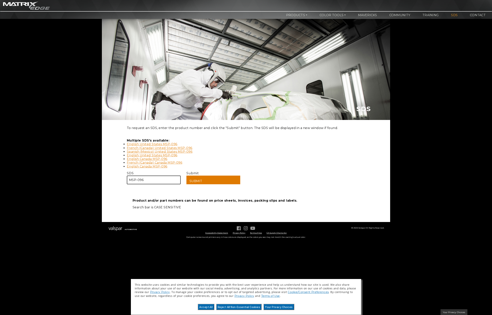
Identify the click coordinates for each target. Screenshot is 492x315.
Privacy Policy (239, 233)
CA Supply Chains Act (277, 233)
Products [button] (295, 15)
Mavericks (367, 15)
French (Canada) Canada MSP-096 (154, 162)
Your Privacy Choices (279, 307)
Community (399, 15)
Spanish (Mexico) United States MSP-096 (159, 151)
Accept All (206, 307)
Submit (192, 173)
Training (430, 15)
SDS (454, 15)
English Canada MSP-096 (147, 159)
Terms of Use (256, 233)
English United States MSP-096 (152, 144)
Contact (478, 15)
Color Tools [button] (331, 15)
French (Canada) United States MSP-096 (159, 148)
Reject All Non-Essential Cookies (239, 307)
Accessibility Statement (216, 233)
